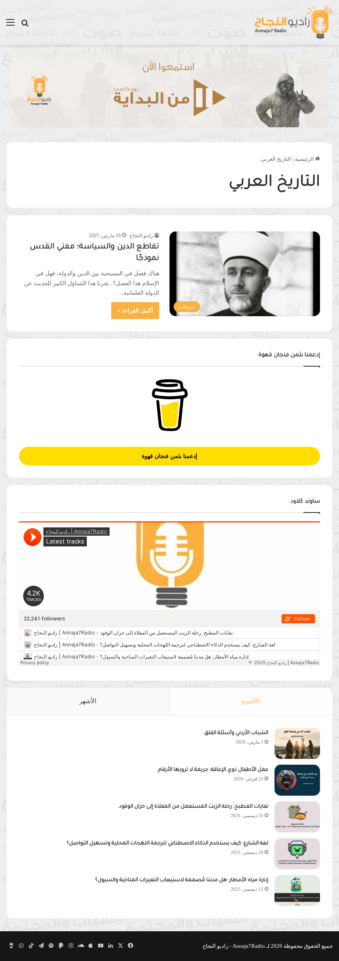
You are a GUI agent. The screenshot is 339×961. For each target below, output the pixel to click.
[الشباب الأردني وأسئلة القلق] (297, 743)
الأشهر (87, 701)
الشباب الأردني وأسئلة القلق (236, 733)
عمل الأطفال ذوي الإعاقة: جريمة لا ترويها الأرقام (212, 770)
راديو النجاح (141, 235)
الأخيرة (251, 701)
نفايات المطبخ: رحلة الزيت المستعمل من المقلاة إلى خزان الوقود (193, 807)
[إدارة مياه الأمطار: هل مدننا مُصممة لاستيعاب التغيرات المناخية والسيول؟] (297, 890)
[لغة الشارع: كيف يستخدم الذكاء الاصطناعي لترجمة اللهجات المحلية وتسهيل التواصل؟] (297, 853)
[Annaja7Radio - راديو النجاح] (293, 22)
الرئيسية (305, 159)
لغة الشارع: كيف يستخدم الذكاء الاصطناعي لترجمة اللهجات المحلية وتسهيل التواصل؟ (167, 844)
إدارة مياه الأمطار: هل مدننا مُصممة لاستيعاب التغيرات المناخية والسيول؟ (181, 880)
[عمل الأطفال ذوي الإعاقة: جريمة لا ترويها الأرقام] (297, 780)
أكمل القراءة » (135, 311)
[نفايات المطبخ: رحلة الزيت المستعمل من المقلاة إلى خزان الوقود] (297, 816)
